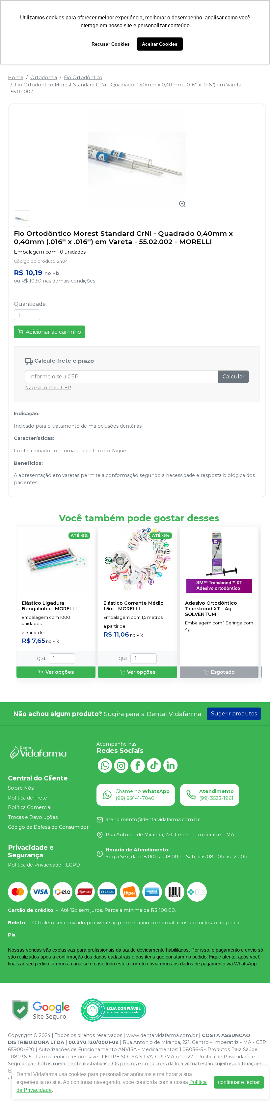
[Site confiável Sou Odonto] (113, 1010)
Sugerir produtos (234, 713)
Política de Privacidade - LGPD (44, 865)
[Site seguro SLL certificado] (41, 1010)
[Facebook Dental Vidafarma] (137, 765)
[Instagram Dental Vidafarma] (121, 765)
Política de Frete (27, 798)
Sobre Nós (21, 788)
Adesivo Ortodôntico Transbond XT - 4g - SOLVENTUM (211, 609)
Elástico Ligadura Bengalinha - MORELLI (49, 606)
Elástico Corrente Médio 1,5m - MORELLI (133, 606)
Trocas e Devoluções (33, 817)
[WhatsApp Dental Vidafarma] (104, 765)
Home (15, 77)
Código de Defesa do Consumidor (48, 827)
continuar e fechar (239, 1082)
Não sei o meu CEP (48, 388)
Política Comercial (29, 808)
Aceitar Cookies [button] (159, 44)
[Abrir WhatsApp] (253, 1087)
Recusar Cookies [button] (111, 44)
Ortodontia (43, 77)
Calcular (234, 376)
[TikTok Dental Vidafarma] (154, 765)
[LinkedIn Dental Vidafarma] (170, 765)
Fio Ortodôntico (83, 77)
